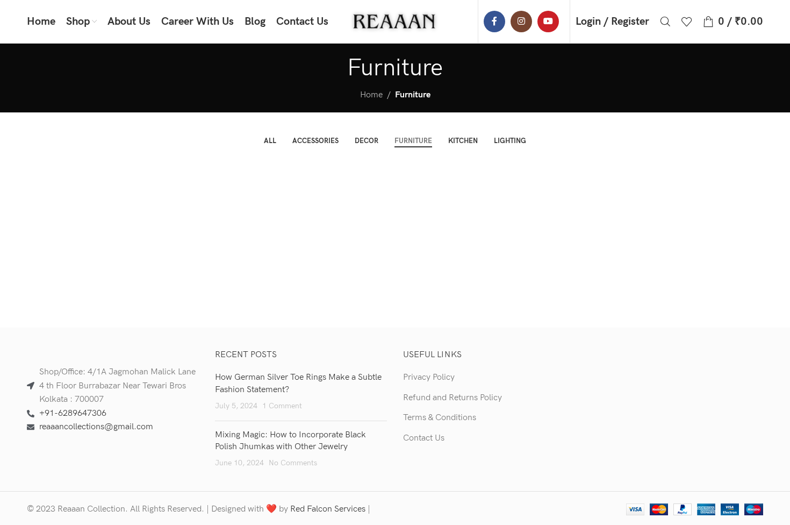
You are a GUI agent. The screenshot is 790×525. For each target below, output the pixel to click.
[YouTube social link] (548, 21)
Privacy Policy (429, 377)
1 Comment (282, 405)
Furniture (412, 95)
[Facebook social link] (494, 21)
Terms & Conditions (439, 418)
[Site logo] (395, 21)
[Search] (665, 21)
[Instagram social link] (521, 21)
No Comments (293, 462)
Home (371, 95)
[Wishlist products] (687, 21)
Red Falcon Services (327, 509)
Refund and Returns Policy (452, 398)
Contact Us (423, 438)
